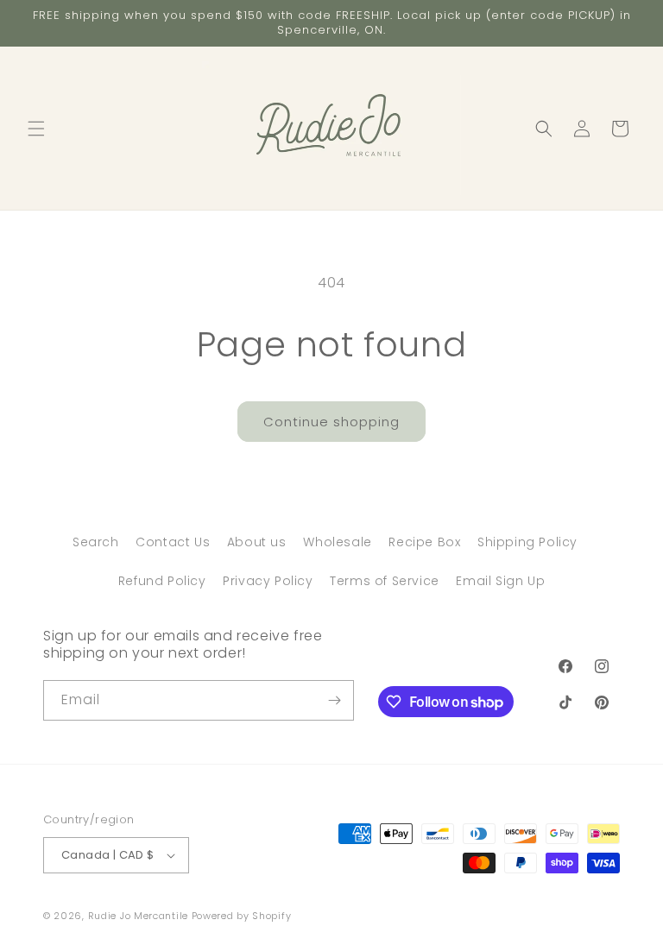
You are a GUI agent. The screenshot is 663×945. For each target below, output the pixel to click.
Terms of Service (384, 580)
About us (257, 542)
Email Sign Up (500, 580)
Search (96, 542)
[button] (36, 129)
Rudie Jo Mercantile (138, 916)
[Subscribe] (334, 700)
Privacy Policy (268, 580)
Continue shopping (331, 422)
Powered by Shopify (242, 916)
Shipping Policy (527, 542)
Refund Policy (162, 580)
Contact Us (173, 542)
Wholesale (337, 542)
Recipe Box (424, 542)
